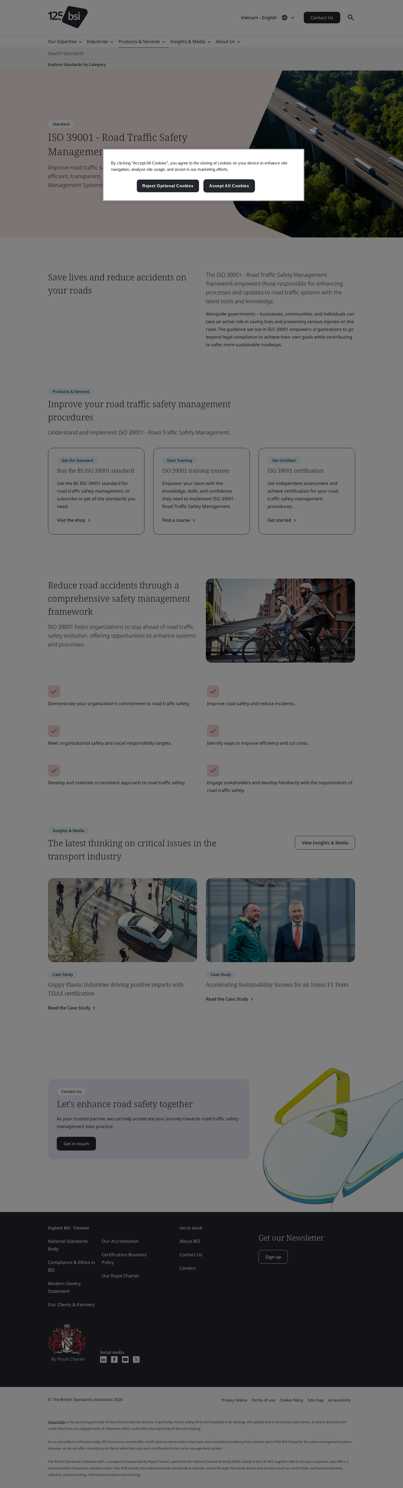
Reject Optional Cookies (168, 185)
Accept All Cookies (229, 185)
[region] (203, 175)
